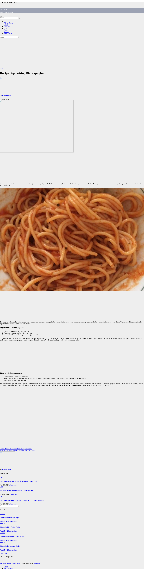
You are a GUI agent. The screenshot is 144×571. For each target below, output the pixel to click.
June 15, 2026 (4, 521)
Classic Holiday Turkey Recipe (10, 527)
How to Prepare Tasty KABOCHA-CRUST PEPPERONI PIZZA (22, 500)
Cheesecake (7, 26)
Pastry (6, 30)
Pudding (6, 32)
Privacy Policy (8, 23)
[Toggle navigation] (1, 16)
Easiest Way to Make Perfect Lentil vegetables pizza (16, 449)
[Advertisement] (72, 53)
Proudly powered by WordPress (10, 563)
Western (2, 514)
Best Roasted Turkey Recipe (9, 517)
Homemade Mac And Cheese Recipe (12, 536)
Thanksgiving (8, 33)
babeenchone (6, 95)
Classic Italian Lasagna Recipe (10, 546)
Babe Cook (3, 9)
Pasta (5, 28)
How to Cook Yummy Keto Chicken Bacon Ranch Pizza (17, 450)
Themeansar (37, 563)
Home (6, 567)
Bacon (6, 25)
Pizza (1, 68)
